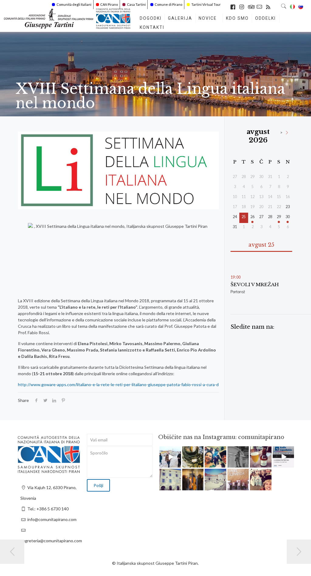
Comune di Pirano (168, 4)
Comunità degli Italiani (73, 4)
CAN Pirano (109, 4)
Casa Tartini (136, 4)
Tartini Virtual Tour (206, 4)
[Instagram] (177, 464)
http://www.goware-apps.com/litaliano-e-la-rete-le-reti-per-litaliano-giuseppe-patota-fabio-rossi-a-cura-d (118, 384)
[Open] (170, 457)
